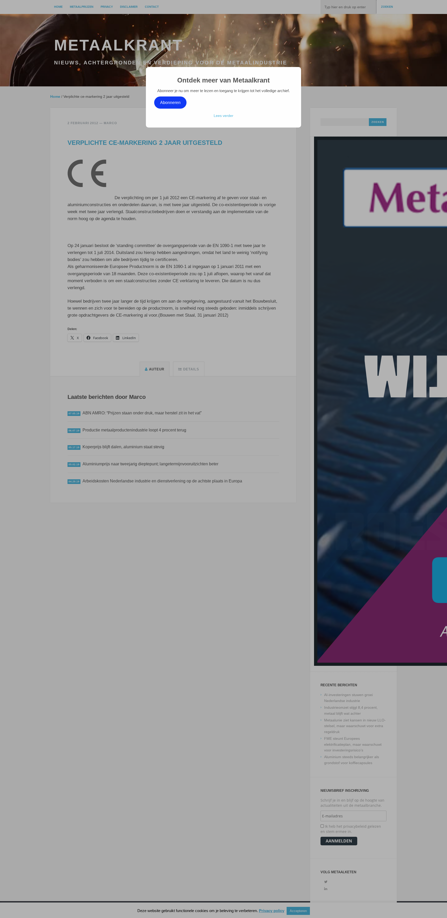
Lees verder (223, 116)
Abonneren (170, 102)
